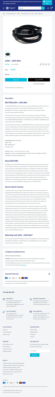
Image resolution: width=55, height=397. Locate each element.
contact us (23, 265)
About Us (5, 329)
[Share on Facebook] (41, 64)
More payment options (39, 83)
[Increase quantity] (19, 74)
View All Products (7, 349)
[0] (51, 8)
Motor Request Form (8, 344)
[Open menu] (3, 8)
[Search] (43, 8)
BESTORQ (7, 64)
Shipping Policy (34, 332)
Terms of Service (7, 332)
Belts (32, 13)
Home (4, 13)
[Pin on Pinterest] (43, 64)
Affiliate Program (7, 351)
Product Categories (11, 13)
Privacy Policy (6, 334)
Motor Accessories (26, 13)
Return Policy (33, 329)
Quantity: (7, 74)
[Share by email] (49, 64)
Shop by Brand (6, 346)
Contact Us (33, 334)
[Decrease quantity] (12, 74)
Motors (18, 13)
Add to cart (16, 79)
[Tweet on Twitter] (46, 64)
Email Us (32, 336)
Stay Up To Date (48, 2)
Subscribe (34, 355)
